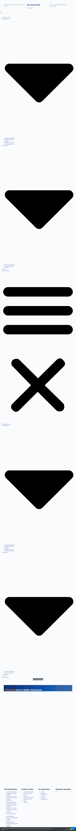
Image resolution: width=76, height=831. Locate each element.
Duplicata (6, 141)
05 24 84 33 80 (33, 5)
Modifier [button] (67, 829)
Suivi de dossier (5, 270)
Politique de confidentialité (12, 817)
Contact (4, 269)
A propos (43, 791)
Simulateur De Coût (6, 17)
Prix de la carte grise (8, 266)
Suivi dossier (43, 793)
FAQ (24, 794)
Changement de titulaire (9, 138)
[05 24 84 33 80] (28, 2)
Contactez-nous (44, 794)
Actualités (6, 267)
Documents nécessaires (9, 264)
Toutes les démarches (9, 144)
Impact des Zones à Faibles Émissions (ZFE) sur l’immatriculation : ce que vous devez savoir (29, 699)
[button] (38, 347)
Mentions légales (10, 816)
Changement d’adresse (9, 139)
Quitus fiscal (9, 800)
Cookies (8, 819)
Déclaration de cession (9, 142)
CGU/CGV (9, 820)
